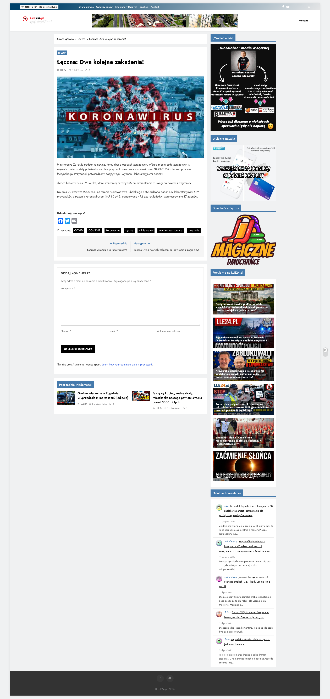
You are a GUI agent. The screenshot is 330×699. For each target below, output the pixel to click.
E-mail (113, 331)
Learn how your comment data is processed (127, 365)
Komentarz (68, 288)
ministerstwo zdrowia (171, 230)
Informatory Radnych (126, 7)
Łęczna (62, 52)
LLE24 (63, 70)
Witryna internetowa (168, 331)
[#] (165, 20)
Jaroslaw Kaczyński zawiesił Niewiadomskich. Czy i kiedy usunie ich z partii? (244, 581)
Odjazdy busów (104, 7)
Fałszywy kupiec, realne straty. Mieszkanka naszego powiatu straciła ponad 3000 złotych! (177, 397)
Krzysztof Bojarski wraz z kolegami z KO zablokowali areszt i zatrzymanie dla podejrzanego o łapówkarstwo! (246, 510)
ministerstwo (146, 230)
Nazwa (66, 331)
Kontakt (155, 7)
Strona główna (86, 7)
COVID (78, 230)
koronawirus (113, 230)
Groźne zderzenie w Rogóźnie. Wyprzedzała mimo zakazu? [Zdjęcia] (103, 395)
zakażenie (193, 230)
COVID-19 (94, 230)
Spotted (144, 7)
